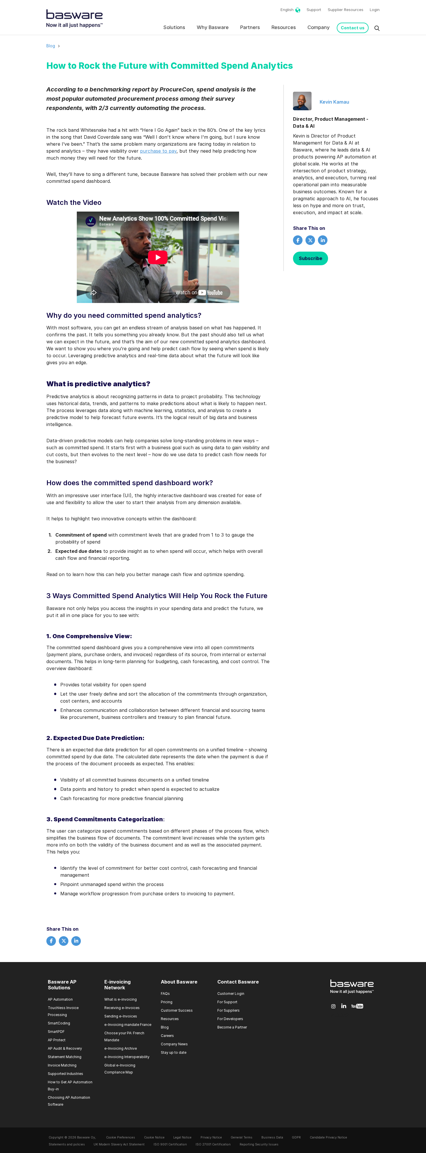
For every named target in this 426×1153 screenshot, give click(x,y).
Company (318, 27)
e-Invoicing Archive (120, 1048)
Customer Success (177, 1010)
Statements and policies (67, 1144)
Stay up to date (173, 1052)
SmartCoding (59, 1023)
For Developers (230, 1019)
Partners (250, 27)
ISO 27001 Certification (213, 1144)
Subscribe (310, 258)
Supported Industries (65, 1073)
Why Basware (213, 27)
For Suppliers (228, 1010)
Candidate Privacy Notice (328, 1137)
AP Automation (60, 999)
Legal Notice (182, 1137)
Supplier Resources (345, 9)
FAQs (165, 993)
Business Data (272, 1137)
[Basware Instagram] (333, 1006)
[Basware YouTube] (357, 1006)
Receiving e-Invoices (122, 1008)
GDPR (296, 1137)
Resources (284, 27)
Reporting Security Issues (259, 1144)
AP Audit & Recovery (65, 1048)
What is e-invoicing (120, 999)
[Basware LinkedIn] (343, 1006)
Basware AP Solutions (62, 985)
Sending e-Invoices (120, 1016)
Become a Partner (232, 1027)
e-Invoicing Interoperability (127, 1057)
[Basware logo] (352, 994)
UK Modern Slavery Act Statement (119, 1144)
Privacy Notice (211, 1137)
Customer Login (230, 993)
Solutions (174, 27)
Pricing (166, 1002)
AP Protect (56, 1040)
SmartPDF (56, 1031)
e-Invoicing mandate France (127, 1024)
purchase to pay (158, 151)
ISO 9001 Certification (170, 1144)
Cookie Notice (154, 1137)
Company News (174, 1044)
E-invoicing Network (117, 985)
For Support (227, 1002)
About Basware (179, 982)
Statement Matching (64, 1057)
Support (314, 9)
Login (375, 9)
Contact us (353, 27)
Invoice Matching (62, 1065)
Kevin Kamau (334, 102)
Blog (50, 45)
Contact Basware (238, 982)
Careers (167, 1035)
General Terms (241, 1137)
